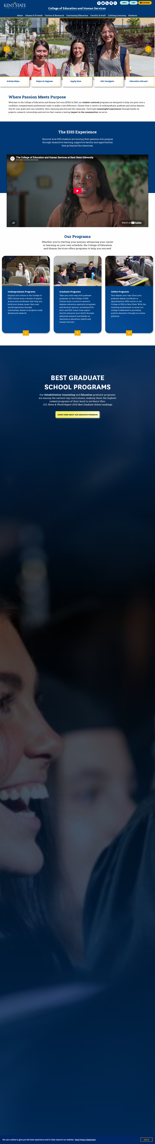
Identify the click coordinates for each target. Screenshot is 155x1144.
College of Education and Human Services (77, 8)
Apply (124, 2)
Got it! (146, 1139)
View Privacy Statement (85, 1139)
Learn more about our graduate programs (77, 414)
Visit (133, 2)
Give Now (145, 2)
